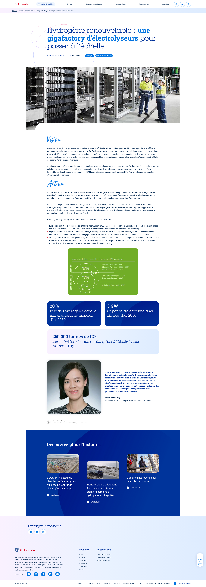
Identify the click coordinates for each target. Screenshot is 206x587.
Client (81, 554)
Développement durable (94, 4)
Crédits (140, 583)
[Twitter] (37, 531)
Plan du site (107, 583)
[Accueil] (21, 4)
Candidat (82, 557)
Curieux (81, 569)
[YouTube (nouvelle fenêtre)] (57, 574)
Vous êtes (165, 4)
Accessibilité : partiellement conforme (158, 583)
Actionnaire (83, 560)
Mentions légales (128, 583)
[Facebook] (30, 531)
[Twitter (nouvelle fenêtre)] (36, 574)
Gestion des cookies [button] (184, 583)
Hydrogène (89, 56)
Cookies (117, 583)
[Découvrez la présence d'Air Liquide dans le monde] (176, 4)
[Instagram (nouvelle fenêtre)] (50, 574)
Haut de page (200, 561)
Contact (79, 583)
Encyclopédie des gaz (104, 557)
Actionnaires (120, 4)
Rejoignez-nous (144, 4)
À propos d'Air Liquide (92, 583)
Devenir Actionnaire (103, 560)
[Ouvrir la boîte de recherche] (188, 4)
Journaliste (83, 566)
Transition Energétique (46, 4)
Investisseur (83, 563)
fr (182, 4)
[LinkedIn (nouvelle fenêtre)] (43, 574)
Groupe (69, 4)
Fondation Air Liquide (104, 554)
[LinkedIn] (43, 531)
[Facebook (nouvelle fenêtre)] (29, 574)
